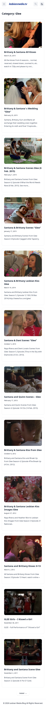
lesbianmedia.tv (18, 4)
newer (23, 693)
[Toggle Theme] (42, 4)
